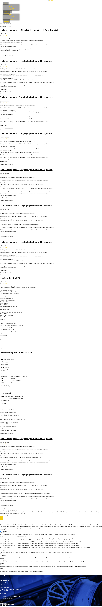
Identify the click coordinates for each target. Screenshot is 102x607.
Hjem (1, 23)
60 (4, 508)
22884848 (6, 587)
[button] (52, 3)
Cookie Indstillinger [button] (4, 515)
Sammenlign (12, 19)
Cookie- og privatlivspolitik (7, 604)
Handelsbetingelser (5, 605)
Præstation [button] (2, 553)
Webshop (6, 13)
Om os (5, 3)
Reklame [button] (2, 563)
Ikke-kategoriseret (9, 55)
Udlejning (6, 21)
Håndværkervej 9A (4, 580)
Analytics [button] (2, 558)
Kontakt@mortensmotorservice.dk (12, 589)
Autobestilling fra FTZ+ (11, 278)
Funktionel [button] (2, 549)
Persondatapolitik (4, 603)
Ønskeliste (11, 17)
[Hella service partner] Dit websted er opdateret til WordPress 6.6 (29, 30)
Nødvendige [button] (2, 529)
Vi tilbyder (11, 8)
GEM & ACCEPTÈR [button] (4, 573)
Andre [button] (1, 568)
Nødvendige (4, 531)
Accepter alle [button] (11, 515)
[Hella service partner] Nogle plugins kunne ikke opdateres (26, 61)
